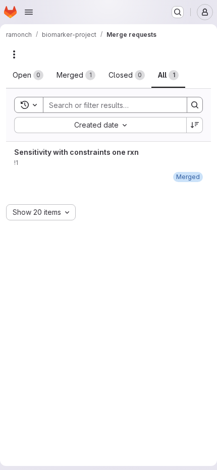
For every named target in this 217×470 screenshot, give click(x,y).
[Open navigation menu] (29, 12)
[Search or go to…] (178, 12)
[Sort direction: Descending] (195, 125)
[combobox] (100, 125)
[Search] (195, 105)
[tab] (28, 75)
